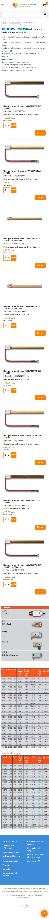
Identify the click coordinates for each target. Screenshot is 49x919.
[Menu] (2, 5)
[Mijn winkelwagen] (44, 5)
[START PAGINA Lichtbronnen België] (24, 5)
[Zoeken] (45, 14)
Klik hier (40, 133)
